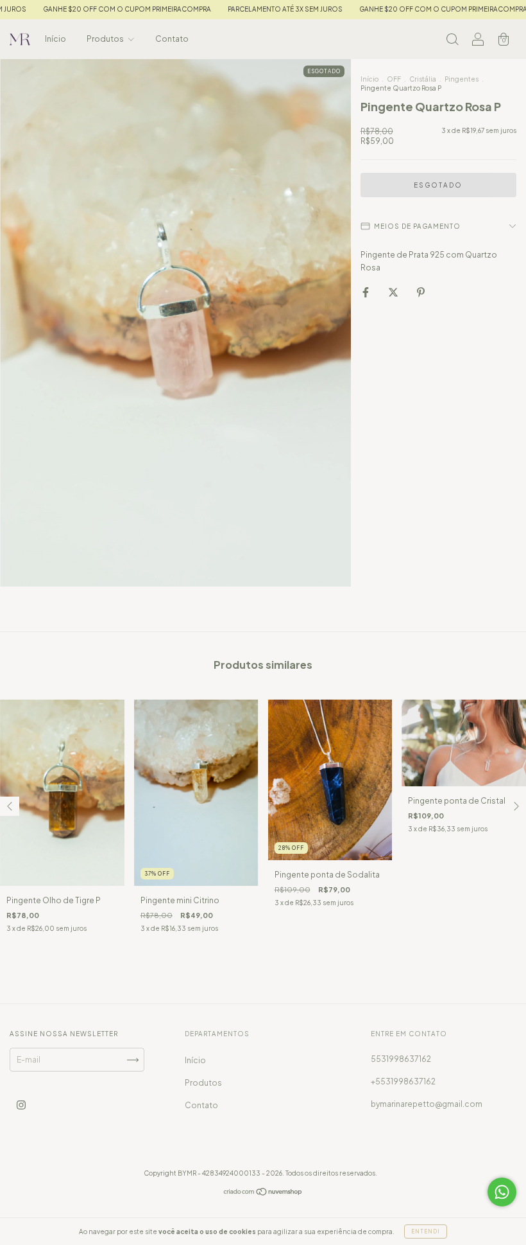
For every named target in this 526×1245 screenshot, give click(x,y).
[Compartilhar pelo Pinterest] (421, 292)
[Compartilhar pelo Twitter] (394, 292)
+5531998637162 (403, 1081)
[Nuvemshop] (263, 1193)
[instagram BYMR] (21, 1105)
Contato (172, 39)
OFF (394, 79)
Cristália (422, 79)
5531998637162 (401, 1059)
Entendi (425, 1231)
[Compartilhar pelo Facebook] (366, 292)
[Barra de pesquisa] (452, 41)
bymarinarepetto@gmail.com (426, 1104)
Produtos (106, 39)
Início (55, 39)
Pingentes (462, 79)
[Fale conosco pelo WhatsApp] (502, 1192)
